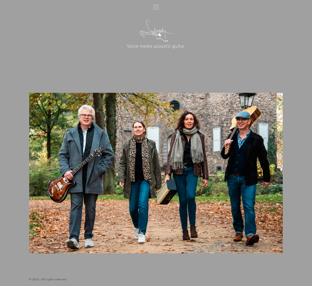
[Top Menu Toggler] (156, 7)
